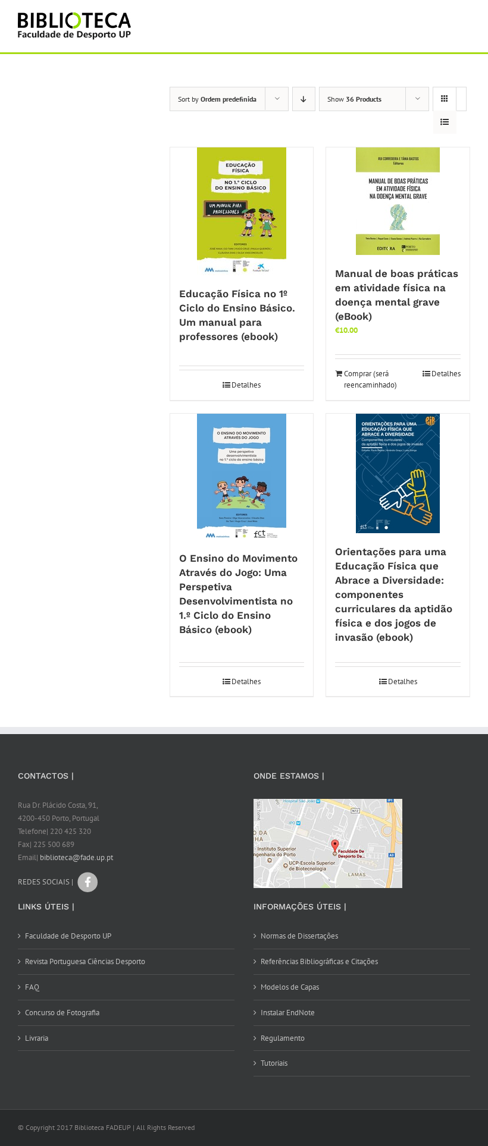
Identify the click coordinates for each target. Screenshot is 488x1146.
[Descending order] (303, 99)
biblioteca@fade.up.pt (76, 857)
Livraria (36, 1038)
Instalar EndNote (288, 1013)
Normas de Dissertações (299, 936)
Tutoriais (274, 1063)
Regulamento (283, 1038)
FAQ (32, 987)
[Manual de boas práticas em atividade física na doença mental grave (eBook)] (398, 201)
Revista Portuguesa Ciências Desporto (85, 961)
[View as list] (444, 122)
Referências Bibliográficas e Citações (319, 961)
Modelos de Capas (290, 987)
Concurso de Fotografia (62, 1013)
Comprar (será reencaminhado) (370, 380)
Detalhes (246, 385)
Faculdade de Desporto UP (68, 936)
